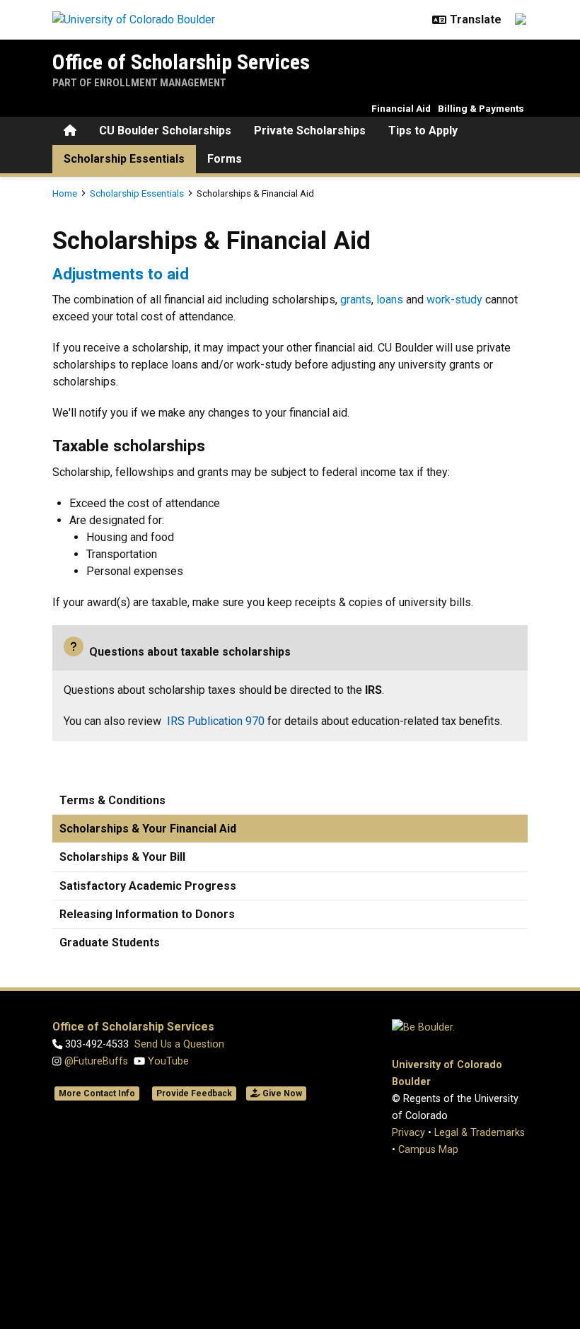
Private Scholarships (310, 130)
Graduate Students (109, 942)
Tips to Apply (423, 130)
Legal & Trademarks (479, 1133)
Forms (224, 159)
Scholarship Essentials (124, 159)
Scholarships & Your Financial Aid (147, 828)
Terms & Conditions (112, 800)
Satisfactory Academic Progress (147, 886)
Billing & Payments (481, 108)
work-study (454, 299)
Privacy (408, 1133)
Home (64, 193)
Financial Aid (401, 108)
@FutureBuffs (96, 1061)
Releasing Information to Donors (147, 914)
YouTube (167, 1061)
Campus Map (428, 1150)
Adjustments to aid (120, 274)
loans (389, 299)
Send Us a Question (179, 1044)
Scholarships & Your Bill (122, 857)
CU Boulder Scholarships (165, 130)
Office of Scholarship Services (181, 62)
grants (355, 299)
